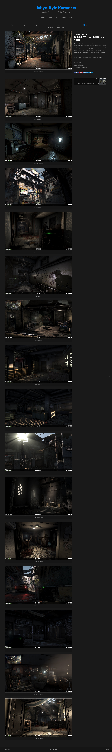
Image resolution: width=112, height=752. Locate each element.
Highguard (16, 25)
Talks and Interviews (60, 27)
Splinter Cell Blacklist (90, 25)
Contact (64, 17)
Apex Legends (24, 25)
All (9, 25)
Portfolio (42, 17)
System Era (100, 25)
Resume (50, 17)
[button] (107, 745)
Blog (57, 17)
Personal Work (50, 27)
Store (70, 17)
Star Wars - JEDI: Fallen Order (50, 25)
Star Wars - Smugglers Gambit (36, 25)
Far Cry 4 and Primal (78, 25)
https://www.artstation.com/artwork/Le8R (83, 59)
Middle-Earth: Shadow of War (65, 25)
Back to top (107, 749)
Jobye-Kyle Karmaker (56, 7)
